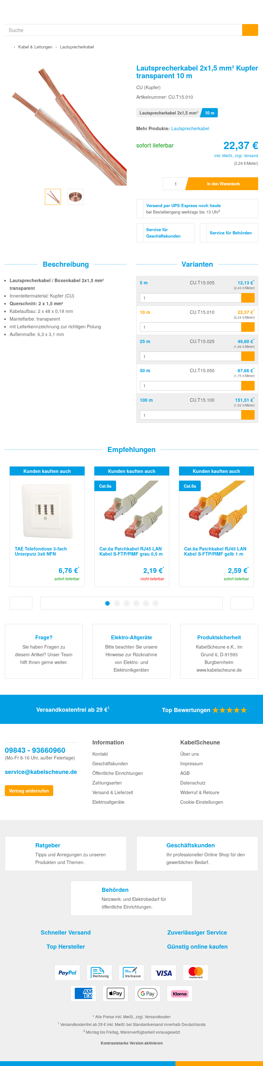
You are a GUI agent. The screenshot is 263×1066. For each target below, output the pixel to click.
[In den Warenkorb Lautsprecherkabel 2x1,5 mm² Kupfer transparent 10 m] (248, 327)
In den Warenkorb (223, 183)
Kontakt (100, 754)
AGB (185, 773)
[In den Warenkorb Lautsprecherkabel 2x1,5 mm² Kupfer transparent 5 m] (248, 298)
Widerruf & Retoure (199, 792)
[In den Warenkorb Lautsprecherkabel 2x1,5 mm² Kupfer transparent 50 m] (248, 385)
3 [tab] (126, 603)
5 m (144, 282)
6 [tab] (155, 603)
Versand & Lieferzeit (112, 792)
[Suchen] (250, 30)
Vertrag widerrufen (29, 790)
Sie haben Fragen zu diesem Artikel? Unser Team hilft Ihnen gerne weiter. (43, 654)
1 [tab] (107, 603)
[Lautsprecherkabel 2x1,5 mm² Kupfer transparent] (53, 196)
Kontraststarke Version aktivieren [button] (132, 1043)
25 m (145, 341)
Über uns (189, 754)
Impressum (191, 763)
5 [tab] (146, 603)
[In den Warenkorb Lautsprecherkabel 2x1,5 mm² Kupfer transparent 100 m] (248, 415)
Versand (251, 155)
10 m (145, 312)
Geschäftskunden (110, 763)
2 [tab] (117, 603)
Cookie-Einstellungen (201, 802)
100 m (146, 400)
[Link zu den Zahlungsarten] (131, 985)
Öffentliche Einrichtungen (117, 773)
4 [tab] (136, 603)
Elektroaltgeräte (108, 802)
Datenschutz (193, 782)
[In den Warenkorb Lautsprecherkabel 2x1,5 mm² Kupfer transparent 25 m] (248, 356)
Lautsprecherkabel (190, 128)
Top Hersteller (66, 946)
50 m (145, 370)
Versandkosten (158, 1016)
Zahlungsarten (107, 782)
